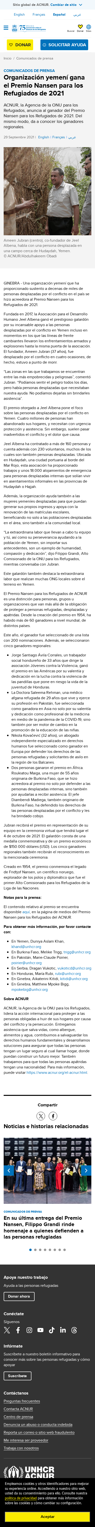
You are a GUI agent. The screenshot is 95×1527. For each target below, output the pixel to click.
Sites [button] (88, 31)
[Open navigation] (6, 28)
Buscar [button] (71, 31)
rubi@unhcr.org (68, 973)
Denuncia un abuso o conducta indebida (38, 1424)
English (19, 14)
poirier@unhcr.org (26, 963)
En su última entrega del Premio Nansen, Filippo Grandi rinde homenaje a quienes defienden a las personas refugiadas (44, 1227)
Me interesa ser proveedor (26, 1440)
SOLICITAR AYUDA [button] (67, 45)
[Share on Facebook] (53, 1116)
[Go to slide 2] (36, 1251)
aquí (26, 912)
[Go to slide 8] (65, 1251)
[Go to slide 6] (56, 1251)
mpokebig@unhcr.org (29, 989)
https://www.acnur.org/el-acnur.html (57, 1072)
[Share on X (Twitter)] (41, 1116)
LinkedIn (63, 1330)
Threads (74, 1330)
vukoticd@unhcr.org (74, 968)
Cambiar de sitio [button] (63, 4)
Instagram (29, 1330)
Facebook (18, 1330)
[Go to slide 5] (51, 1251)
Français (39, 14)
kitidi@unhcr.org (74, 979)
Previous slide (9, 1170)
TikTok (51, 1330)
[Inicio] (28, 28)
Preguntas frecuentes (22, 1401)
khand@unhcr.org (26, 946)
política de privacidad (21, 1498)
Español (59, 14)
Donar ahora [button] (19, 1296)
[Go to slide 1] (31, 1251)
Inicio (7, 58)
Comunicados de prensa (34, 58)
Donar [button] (80, 31)
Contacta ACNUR (18, 1409)
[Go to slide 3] (41, 1251)
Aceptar (48, 1517)
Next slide (86, 1170)
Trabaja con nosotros (21, 1448)
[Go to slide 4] (46, 1251)
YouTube (40, 1330)
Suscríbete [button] (17, 1376)
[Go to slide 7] (60, 1251)
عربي (77, 14)
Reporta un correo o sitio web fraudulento (39, 1432)
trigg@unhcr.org (77, 952)
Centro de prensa (18, 1417)
